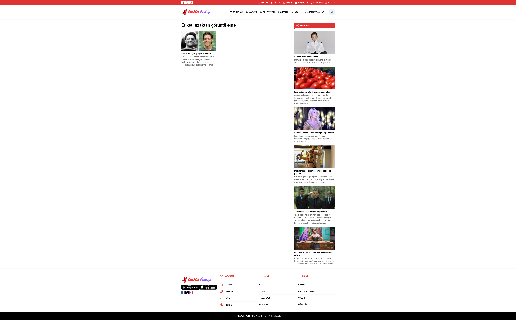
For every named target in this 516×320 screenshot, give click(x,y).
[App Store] (208, 288)
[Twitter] (187, 2)
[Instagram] (191, 2)
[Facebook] (183, 2)
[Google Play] (190, 288)
